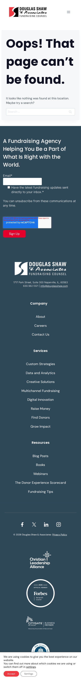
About (40, 317)
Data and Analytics (40, 373)
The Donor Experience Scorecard (40, 483)
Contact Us (40, 334)
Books (40, 465)
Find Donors (40, 417)
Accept (11, 673)
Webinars (40, 474)
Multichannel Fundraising (40, 391)
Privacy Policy (59, 534)
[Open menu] (68, 12)
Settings (28, 673)
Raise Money (40, 409)
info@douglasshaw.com (54, 286)
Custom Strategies (40, 364)
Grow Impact (40, 426)
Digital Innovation (40, 400)
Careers (40, 326)
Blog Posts (40, 456)
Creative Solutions (41, 382)
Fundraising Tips (40, 492)
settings (31, 667)
